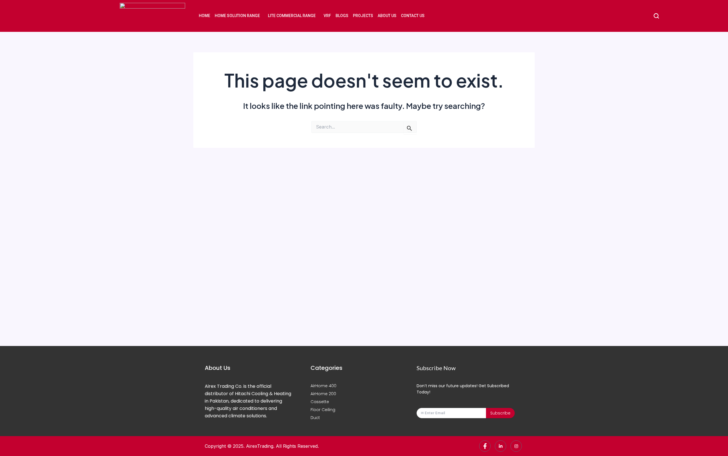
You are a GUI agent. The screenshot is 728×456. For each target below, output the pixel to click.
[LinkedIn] (500, 446)
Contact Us (413, 15)
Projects (363, 15)
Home (204, 15)
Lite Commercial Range (292, 15)
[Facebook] (485, 446)
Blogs (342, 15)
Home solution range (237, 15)
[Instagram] (516, 446)
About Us (387, 15)
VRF (327, 15)
